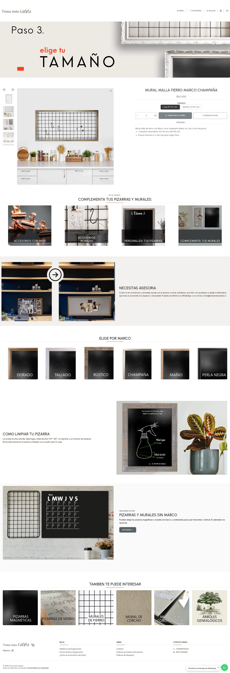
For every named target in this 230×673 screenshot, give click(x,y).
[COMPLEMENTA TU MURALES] (200, 225)
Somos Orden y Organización (71, 652)
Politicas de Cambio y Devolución (129, 652)
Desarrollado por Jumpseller (38, 668)
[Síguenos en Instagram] (221, 11)
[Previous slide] (6, 90)
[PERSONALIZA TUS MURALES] (143, 225)
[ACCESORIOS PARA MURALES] (87, 225)
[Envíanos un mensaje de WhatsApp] (224, 667)
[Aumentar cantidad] (155, 115)
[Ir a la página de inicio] (16, 11)
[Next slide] (11, 90)
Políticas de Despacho (125, 655)
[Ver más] (20, 361)
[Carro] (227, 10)
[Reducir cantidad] (137, 115)
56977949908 (181, 652)
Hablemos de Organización (70, 649)
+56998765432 (182, 649)
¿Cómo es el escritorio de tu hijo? (73, 655)
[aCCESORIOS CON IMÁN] (30, 225)
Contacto (120, 649)
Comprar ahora (210, 115)
